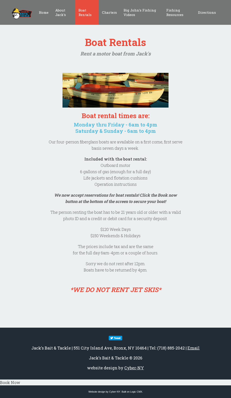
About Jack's (60, 12)
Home (44, 12)
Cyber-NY (134, 367)
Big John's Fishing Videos (140, 12)
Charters (109, 12)
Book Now (10, 382)
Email (193, 348)
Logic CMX (136, 391)
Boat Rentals (85, 12)
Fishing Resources (174, 12)
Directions (207, 12)
